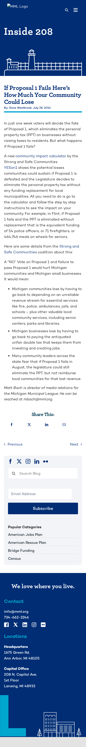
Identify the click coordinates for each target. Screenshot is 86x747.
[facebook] (10, 461)
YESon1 (10, 167)
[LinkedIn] (46, 425)
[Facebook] (11, 425)
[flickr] (45, 461)
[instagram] (28, 461)
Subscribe (43, 508)
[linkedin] (36, 461)
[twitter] (19, 461)
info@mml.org (16, 611)
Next (74, 444)
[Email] (64, 425)
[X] (29, 425)
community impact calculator (41, 156)
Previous (15, 444)
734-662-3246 (16, 617)
